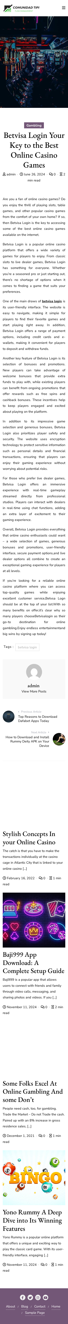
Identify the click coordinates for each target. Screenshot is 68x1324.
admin (11, 174)
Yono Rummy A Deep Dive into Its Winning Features (32, 1220)
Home (55, 1306)
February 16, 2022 (21, 878)
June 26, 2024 (34, 174)
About (10, 1306)
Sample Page (35, 1312)
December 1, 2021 (20, 1136)
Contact (39, 1306)
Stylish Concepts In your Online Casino (29, 837)
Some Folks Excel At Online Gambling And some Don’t (33, 1091)
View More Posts (34, 691)
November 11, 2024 (22, 1007)
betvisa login (52, 301)
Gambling (34, 125)
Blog (24, 1306)
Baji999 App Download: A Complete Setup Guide (33, 962)
